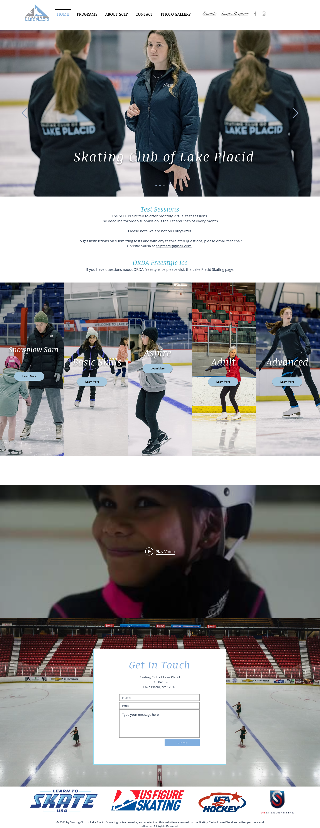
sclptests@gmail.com (174, 245)
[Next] (295, 113)
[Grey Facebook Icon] (255, 13)
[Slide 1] (156, 185)
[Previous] (24, 113)
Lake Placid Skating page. (213, 269)
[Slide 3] (160, 185)
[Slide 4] (164, 185)
